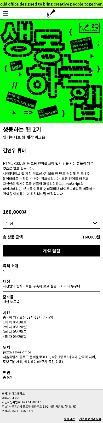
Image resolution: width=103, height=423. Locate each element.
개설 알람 (51, 251)
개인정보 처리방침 (90, 419)
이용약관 (69, 419)
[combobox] (51, 223)
